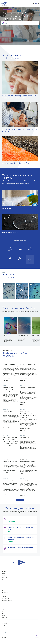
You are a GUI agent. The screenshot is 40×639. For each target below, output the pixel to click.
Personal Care (20, 260)
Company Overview (5, 611)
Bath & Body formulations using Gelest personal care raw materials (19, 130)
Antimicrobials (10, 259)
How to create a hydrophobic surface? (16, 163)
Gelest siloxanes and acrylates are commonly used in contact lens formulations (19, 97)
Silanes (3, 573)
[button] (33, 327)
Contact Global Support (12, 521)
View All (20, 499)
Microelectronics (5, 592)
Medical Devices (5, 588)
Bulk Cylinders (4, 625)
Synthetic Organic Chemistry (20, 251)
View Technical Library (30, 258)
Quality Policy (4, 617)
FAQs (9, 531)
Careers (3, 615)
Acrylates (4, 579)
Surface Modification (10, 250)
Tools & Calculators (11, 541)
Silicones (30, 249)
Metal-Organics (4, 577)
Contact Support (5, 623)
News (3, 613)
